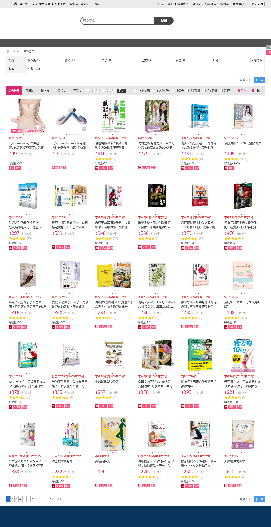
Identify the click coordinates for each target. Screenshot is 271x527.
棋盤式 (254, 91)
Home (15, 51)
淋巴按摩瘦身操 (62, 461)
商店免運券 (163, 90)
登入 (160, 4)
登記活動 (257, 4)
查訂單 (197, 4)
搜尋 (164, 20)
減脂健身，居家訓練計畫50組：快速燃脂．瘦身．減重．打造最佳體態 (156, 466)
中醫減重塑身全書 (107, 381)
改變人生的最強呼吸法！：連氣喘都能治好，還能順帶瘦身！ (26, 227)
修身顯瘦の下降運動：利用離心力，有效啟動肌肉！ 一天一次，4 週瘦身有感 (199, 466)
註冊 (170, 4)
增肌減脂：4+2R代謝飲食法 (242, 143)
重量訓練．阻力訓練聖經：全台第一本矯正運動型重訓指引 (156, 227)
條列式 (259, 91)
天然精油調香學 (234, 461)
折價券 (224, 4)
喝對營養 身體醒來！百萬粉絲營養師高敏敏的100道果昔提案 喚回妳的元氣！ (157, 147)
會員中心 (182, 4)
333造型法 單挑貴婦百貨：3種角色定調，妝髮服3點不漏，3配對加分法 (27, 466)
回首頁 (23, 4)
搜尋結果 (28, 51)
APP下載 (60, 4)
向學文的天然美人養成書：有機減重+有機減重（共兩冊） (156, 386)
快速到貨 (195, 90)
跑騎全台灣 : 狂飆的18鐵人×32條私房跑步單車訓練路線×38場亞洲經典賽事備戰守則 (157, 307)
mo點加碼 (144, 90)
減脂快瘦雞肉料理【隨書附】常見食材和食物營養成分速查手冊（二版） (113, 307)
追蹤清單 (210, 4)
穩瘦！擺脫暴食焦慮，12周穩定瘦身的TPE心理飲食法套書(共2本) (70, 227)
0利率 (227, 90)
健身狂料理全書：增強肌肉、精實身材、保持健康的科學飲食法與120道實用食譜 (243, 227)
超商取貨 (212, 90)
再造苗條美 (102, 461)
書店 (96, 4)
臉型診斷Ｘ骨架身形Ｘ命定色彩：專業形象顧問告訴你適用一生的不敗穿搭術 (199, 307)
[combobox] (117, 20)
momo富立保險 (41, 4)
